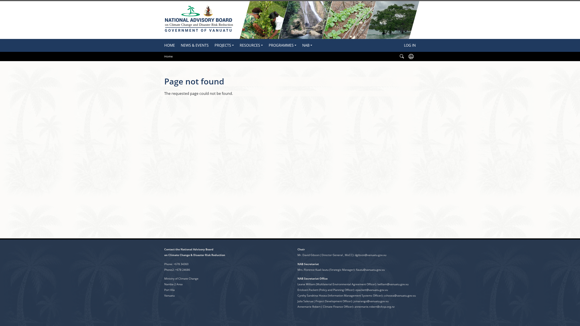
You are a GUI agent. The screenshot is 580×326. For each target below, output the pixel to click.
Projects (223, 45)
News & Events (195, 45)
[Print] (411, 56)
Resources (250, 45)
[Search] (401, 56)
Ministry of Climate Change (181, 278)
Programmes (281, 45)
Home (169, 45)
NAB (305, 45)
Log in (410, 45)
